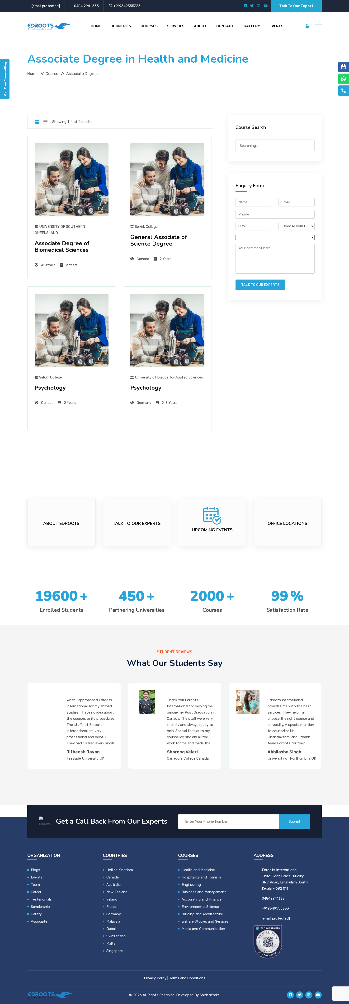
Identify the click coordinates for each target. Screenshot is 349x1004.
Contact (225, 26)
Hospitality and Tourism (201, 877)
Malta (110, 943)
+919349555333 (127, 6)
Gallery (252, 26)
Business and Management (204, 892)
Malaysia (113, 921)
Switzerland (116, 936)
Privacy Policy (155, 978)
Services (175, 26)
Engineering (191, 885)
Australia (113, 885)
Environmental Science (200, 907)
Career (36, 892)
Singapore (114, 951)
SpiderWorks (210, 995)
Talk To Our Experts (260, 285)
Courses (149, 26)
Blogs (35, 870)
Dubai (111, 929)
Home (96, 26)
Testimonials (41, 899)
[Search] (309, 145)
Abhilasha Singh (284, 752)
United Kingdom (119, 870)
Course (52, 73)
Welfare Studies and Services (205, 921)
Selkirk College (146, 226)
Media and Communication (203, 929)
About (200, 26)
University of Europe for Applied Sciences (168, 377)
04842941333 (273, 898)
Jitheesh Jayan (83, 752)
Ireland (111, 899)
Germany (113, 914)
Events (276, 26)
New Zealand (117, 892)
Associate (39, 921)
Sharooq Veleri (182, 752)
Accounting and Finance (202, 899)
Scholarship (40, 907)
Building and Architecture (202, 914)
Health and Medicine (198, 870)
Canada (112, 877)
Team (35, 885)
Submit (294, 821)
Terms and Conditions (187, 978)
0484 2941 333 (86, 6)
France (112, 907)
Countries (120, 26)
